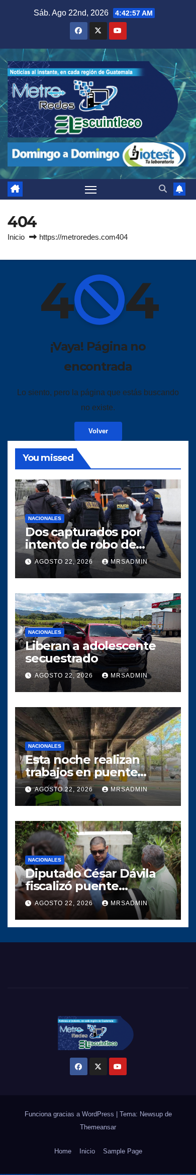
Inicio (16, 237)
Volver (98, 431)
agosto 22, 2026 (65, 561)
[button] (163, 189)
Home (62, 1151)
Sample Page (122, 1151)
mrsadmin (129, 561)
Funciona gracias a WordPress (70, 1114)
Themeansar (98, 1127)
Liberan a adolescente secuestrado (90, 651)
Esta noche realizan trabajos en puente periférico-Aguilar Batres (97, 772)
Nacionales (44, 518)
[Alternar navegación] (91, 190)
